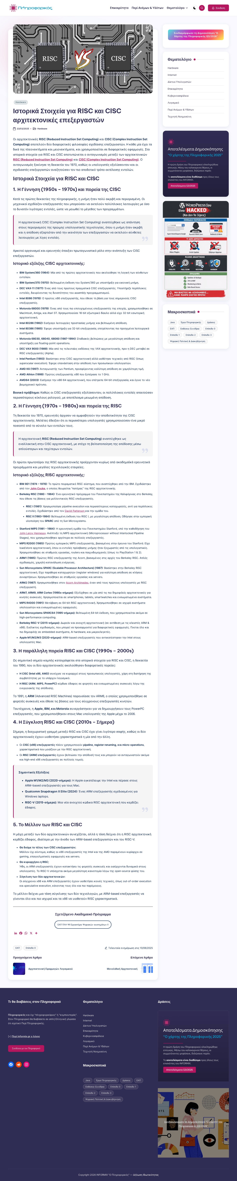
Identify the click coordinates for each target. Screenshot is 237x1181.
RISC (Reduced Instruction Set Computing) (43, 159)
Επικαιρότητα (175, 88)
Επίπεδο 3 (207, 335)
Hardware (21, 102)
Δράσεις (211, 322)
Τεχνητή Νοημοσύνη (179, 116)
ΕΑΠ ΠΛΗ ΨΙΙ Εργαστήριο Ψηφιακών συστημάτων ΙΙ (83, 924)
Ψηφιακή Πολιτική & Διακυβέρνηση (187, 341)
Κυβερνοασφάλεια (178, 95)
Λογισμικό (173, 102)
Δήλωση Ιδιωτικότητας (146, 1174)
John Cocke (37, 488)
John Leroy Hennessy (33, 533)
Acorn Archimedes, (77, 582)
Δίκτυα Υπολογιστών (179, 81)
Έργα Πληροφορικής (191, 322)
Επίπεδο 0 (31, 948)
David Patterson (75, 510)
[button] (218, 8)
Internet (172, 75)
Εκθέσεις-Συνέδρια (189, 328)
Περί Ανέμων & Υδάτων (181, 109)
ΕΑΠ (17, 948)
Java (172, 322)
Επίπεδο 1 (175, 335)
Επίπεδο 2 (191, 335)
